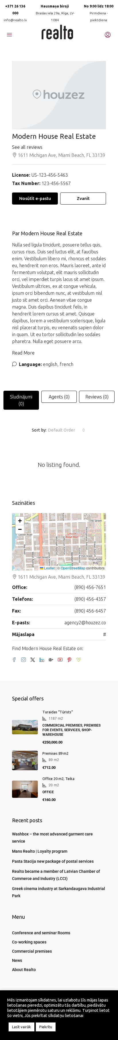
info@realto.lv (15, 20)
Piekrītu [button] (45, 1027)
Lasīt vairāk (21, 1027)
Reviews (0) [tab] (97, 396)
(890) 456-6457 (90, 610)
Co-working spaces (29, 942)
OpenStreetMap (73, 567)
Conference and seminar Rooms (41, 933)
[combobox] (66, 430)
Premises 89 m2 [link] (55, 753)
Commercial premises (32, 951)
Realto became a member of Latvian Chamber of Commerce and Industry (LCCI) (56, 875)
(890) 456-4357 (90, 599)
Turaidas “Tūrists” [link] (57, 712)
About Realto (24, 969)
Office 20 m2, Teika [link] (58, 779)
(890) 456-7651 (90, 587)
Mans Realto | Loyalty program (39, 851)
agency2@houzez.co (85, 622)
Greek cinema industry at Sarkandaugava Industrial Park (58, 892)
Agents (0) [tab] (59, 396)
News (17, 960)
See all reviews (27, 147)
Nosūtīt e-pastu (35, 198)
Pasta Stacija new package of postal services (53, 861)
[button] (19, 521)
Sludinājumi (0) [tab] (21, 400)
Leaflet (49, 567)
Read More (23, 352)
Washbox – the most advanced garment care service (52, 837)
